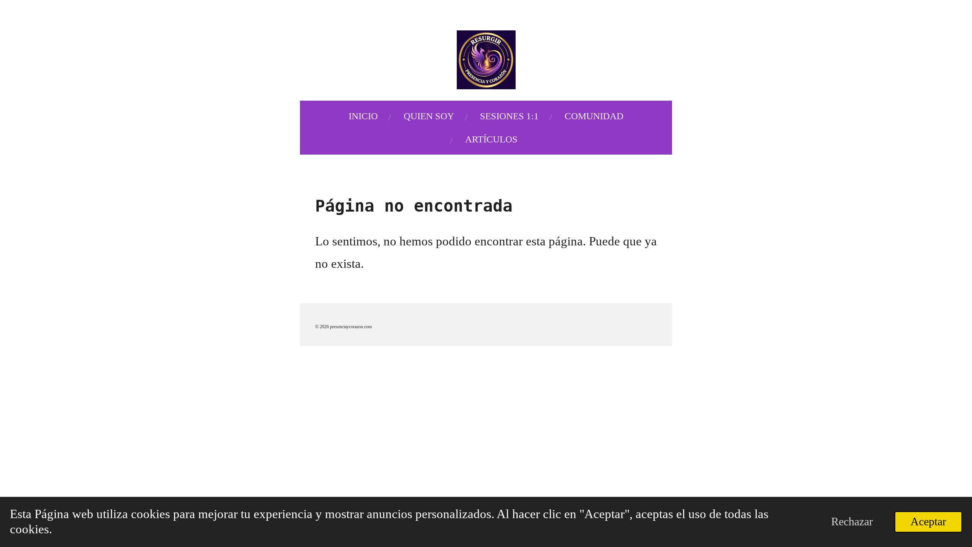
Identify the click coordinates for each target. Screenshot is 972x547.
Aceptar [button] (928, 521)
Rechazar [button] (852, 521)
